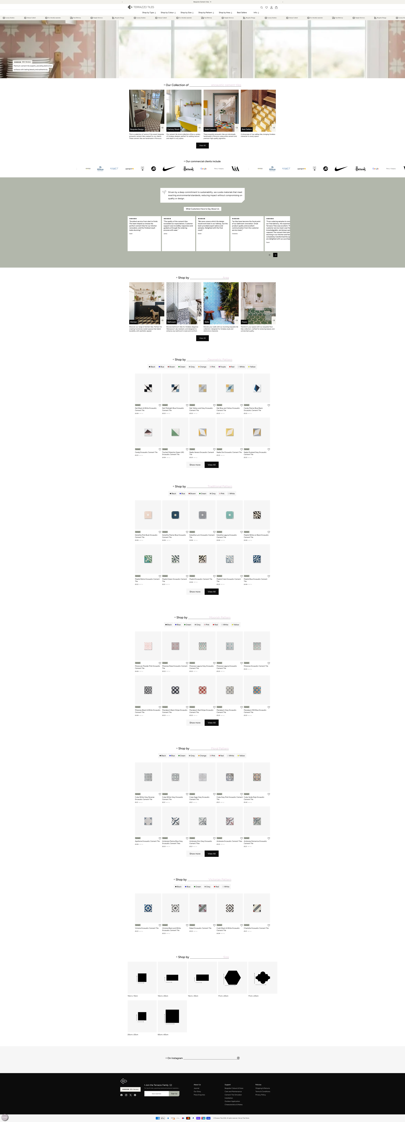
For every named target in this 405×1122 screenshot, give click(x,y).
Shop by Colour (167, 12)
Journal (196, 1088)
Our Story (197, 1091)
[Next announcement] (282, 2)
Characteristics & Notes (233, 1104)
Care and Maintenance (233, 1091)
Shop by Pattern (205, 12)
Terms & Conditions (262, 1091)
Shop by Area (224, 12)
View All (202, 145)
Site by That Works (243, 1118)
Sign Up (174, 1094)
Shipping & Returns (262, 1088)
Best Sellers (242, 12)
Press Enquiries (199, 1095)
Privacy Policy (260, 1095)
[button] (270, 255)
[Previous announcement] (122, 2)
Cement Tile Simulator (233, 1095)
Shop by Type (148, 12)
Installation (229, 1098)
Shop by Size (186, 12)
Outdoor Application (232, 1101)
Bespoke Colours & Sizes (234, 1088)
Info (255, 12)
